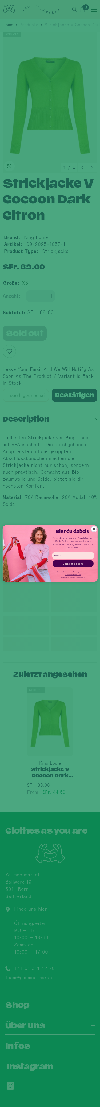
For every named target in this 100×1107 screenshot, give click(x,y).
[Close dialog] (94, 529)
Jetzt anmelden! (73, 563)
